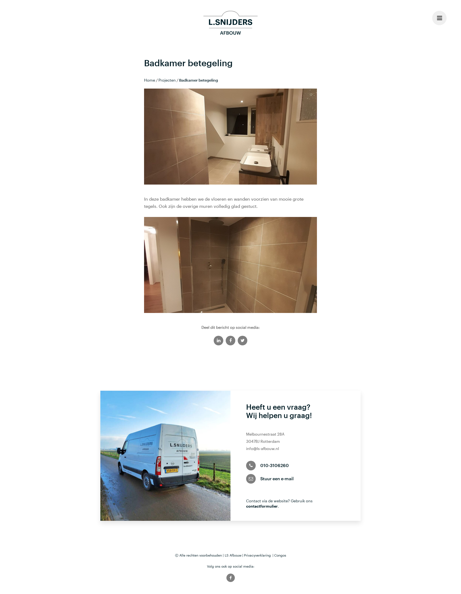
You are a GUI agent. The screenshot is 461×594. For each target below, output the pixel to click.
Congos (280, 555)
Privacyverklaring (257, 555)
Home (149, 80)
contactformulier (262, 506)
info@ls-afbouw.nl (262, 448)
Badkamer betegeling (198, 80)
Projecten (167, 80)
